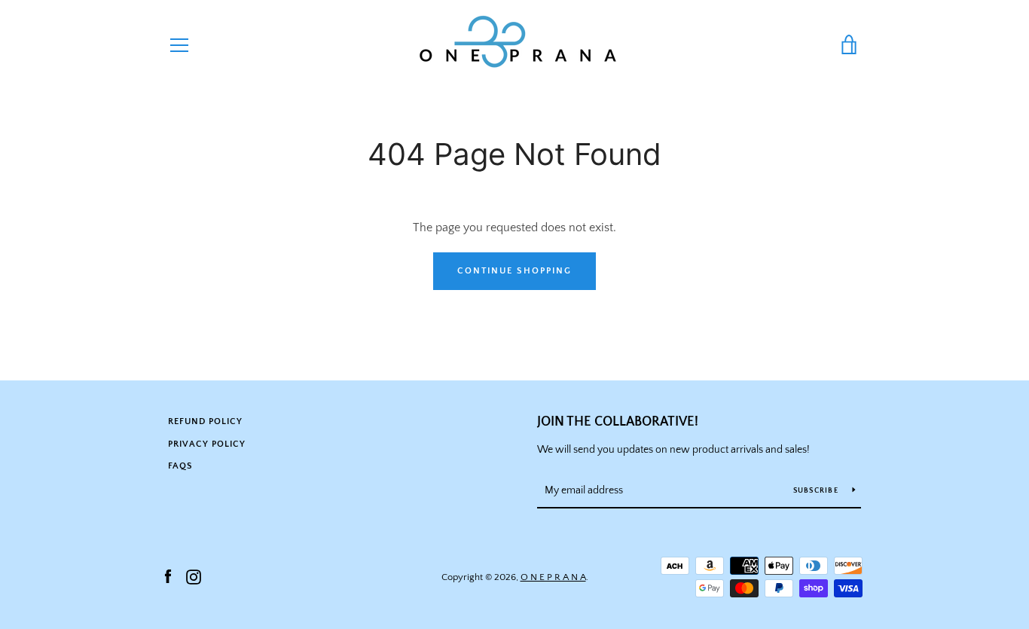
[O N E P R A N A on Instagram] (193, 576)
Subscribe (817, 491)
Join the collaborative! (617, 421)
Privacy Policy (207, 444)
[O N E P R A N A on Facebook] (168, 576)
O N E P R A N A (553, 577)
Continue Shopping (514, 271)
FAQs (180, 466)
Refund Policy (205, 421)
